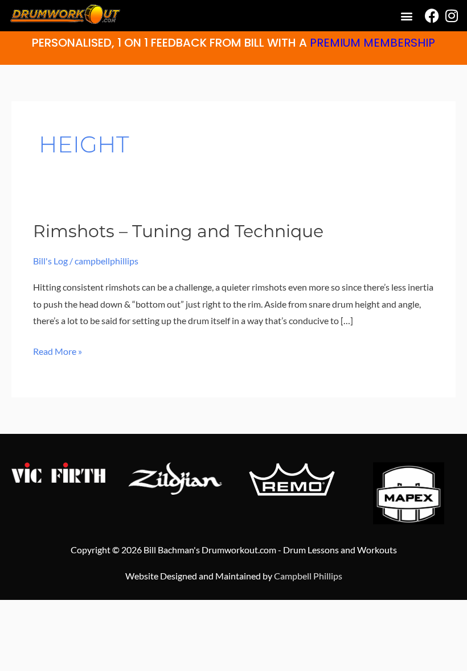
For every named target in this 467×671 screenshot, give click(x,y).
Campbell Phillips (308, 575)
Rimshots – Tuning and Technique (178, 231)
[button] (406, 15)
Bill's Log (50, 260)
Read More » (57, 350)
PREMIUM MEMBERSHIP (372, 43)
